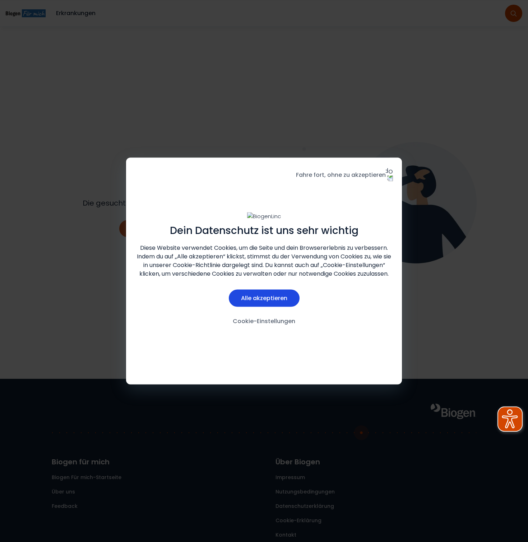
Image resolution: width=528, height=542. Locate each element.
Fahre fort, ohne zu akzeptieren (341, 175)
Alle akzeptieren (264, 298)
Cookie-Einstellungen (264, 321)
